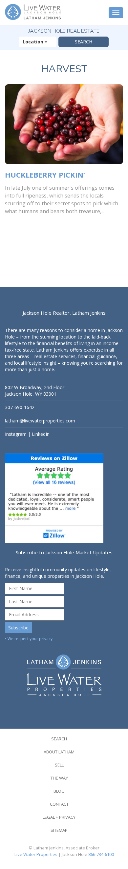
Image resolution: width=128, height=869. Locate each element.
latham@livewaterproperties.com (40, 421)
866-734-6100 (101, 854)
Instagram (16, 434)
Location (34, 42)
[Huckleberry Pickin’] (64, 124)
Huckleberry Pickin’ (45, 175)
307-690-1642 (19, 407)
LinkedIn (41, 434)
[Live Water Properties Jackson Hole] (64, 670)
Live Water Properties (35, 854)
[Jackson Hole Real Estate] (33, 12)
